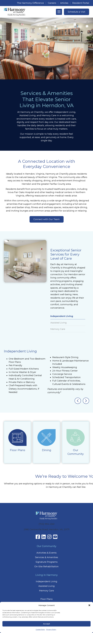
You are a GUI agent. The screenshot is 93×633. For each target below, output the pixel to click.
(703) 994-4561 (46, 524)
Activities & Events (46, 552)
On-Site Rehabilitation (46, 566)
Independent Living (46, 581)
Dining (46, 450)
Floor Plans (17, 450)
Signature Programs (47, 562)
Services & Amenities (46, 557)
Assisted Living (46, 586)
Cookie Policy (40, 629)
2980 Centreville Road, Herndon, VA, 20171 (46, 529)
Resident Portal (80, 3)
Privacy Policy (51, 629)
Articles (64, 3)
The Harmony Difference (30, 3)
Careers (52, 3)
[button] (89, 605)
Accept (46, 624)
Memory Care (46, 590)
